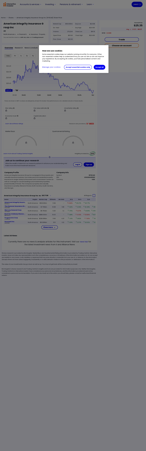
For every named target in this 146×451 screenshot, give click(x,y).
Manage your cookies (51, 67)
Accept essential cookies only (78, 67)
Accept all (99, 67)
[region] (73, 59)
